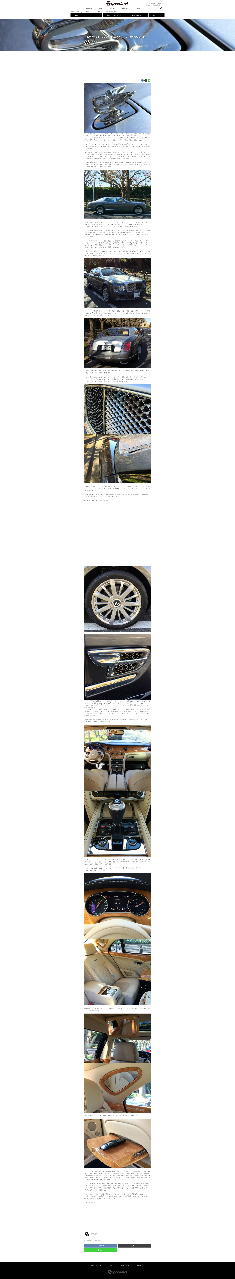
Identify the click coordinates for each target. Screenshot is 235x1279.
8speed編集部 (95, 41)
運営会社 (139, 1265)
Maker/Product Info (114, 15)
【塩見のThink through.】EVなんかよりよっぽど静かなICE (114, 37)
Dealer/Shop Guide (137, 15)
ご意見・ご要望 (125, 1265)
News (77, 15)
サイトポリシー (110, 1265)
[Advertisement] (117, 65)
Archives (156, 15)
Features (93, 15)
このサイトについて (96, 1265)
